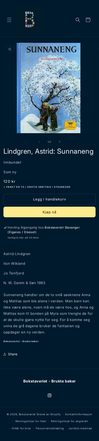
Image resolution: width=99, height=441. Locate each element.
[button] (9, 20)
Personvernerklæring (50, 428)
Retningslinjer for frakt (31, 421)
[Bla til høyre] (60, 142)
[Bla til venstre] (39, 142)
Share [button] (12, 354)
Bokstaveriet (27, 414)
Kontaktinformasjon (78, 414)
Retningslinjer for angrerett (69, 421)
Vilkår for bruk (21, 428)
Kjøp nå (49, 212)
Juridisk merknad (80, 428)
